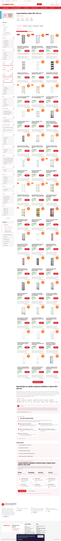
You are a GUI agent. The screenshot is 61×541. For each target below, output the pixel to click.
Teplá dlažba (6, 243)
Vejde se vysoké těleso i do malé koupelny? (26, 456)
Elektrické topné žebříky (7, 229)
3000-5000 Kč (6, 43)
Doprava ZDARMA (6, 32)
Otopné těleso (6, 199)
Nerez (5, 169)
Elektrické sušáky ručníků (8, 234)
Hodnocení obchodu (28, 529)
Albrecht (5, 99)
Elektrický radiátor (6, 196)
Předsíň (5, 182)
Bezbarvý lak (6, 88)
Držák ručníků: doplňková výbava (8, 158)
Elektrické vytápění (7, 111)
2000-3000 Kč (6, 40)
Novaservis (5, 55)
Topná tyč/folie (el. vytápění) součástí (7, 163)
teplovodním (18, 396)
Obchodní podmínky (28, 530)
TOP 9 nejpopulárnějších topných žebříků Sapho (41, 531)
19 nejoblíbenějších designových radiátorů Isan (41, 533)
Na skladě (5, 27)
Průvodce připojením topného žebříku (40, 526)
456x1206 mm (6, 209)
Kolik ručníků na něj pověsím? (24, 447)
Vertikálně (5, 190)
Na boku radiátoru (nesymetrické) (8, 128)
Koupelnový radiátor (7, 197)
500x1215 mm (6, 212)
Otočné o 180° (6, 189)
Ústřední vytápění (7, 114)
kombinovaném (23, 396)
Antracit (5, 87)
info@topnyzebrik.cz (16, 528)
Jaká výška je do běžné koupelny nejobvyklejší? (27, 453)
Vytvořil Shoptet (57, 539)
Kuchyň (5, 179)
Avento (5, 103)
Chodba (5, 177)
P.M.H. (5, 56)
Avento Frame (6, 104)
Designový (5, 149)
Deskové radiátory (6, 241)
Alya (4, 100)
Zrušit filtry (8, 217)
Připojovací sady (6, 239)
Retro (5, 152)
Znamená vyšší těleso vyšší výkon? (24, 450)
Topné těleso (6, 201)
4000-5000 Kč (6, 44)
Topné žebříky (6, 224)
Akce (5, 28)
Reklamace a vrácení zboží (29, 528)
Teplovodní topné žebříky (8, 226)
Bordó (5, 92)
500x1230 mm (6, 213)
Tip (4, 31)
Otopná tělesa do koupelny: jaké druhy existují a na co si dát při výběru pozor (41, 529)
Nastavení (20, 539)
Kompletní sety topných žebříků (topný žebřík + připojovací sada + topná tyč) (8, 231)
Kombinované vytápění (7, 112)
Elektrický (23, 425)
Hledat (39, 4)
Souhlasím (40, 536)
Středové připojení (7, 121)
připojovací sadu (29, 434)
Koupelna (6, 178)
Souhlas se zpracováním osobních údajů (30, 533)
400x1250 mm (6, 208)
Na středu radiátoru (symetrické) (8, 131)
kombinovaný (32, 425)
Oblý (5, 140)
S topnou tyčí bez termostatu (8, 159)
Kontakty (26, 526)
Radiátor (5, 200)
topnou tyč (23, 435)
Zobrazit (27, 101)
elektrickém (28, 396)
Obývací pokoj (6, 181)
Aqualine (5, 52)
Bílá (5, 91)
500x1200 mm (6, 211)
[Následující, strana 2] (55, 382)
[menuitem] (6, 8)
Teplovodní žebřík (22, 424)
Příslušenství (6, 245)
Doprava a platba (27, 527)
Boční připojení (6, 120)
